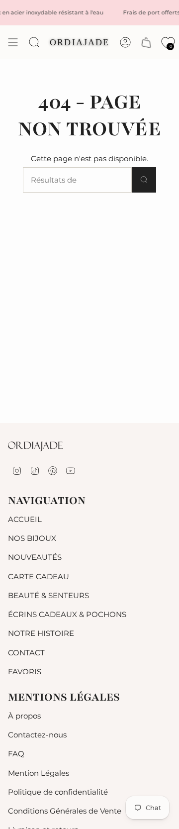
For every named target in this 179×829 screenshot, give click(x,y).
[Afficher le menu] (13, 42)
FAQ (16, 753)
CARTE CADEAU (38, 576)
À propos (24, 716)
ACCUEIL (25, 519)
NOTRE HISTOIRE (41, 633)
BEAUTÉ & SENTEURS (48, 595)
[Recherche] (144, 180)
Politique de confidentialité (58, 792)
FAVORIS (24, 671)
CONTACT (26, 652)
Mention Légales (38, 773)
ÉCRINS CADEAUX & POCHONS (67, 614)
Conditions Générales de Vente (64, 811)
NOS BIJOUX (32, 538)
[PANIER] (146, 42)
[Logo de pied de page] (35, 446)
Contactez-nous (37, 734)
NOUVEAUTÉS (35, 557)
